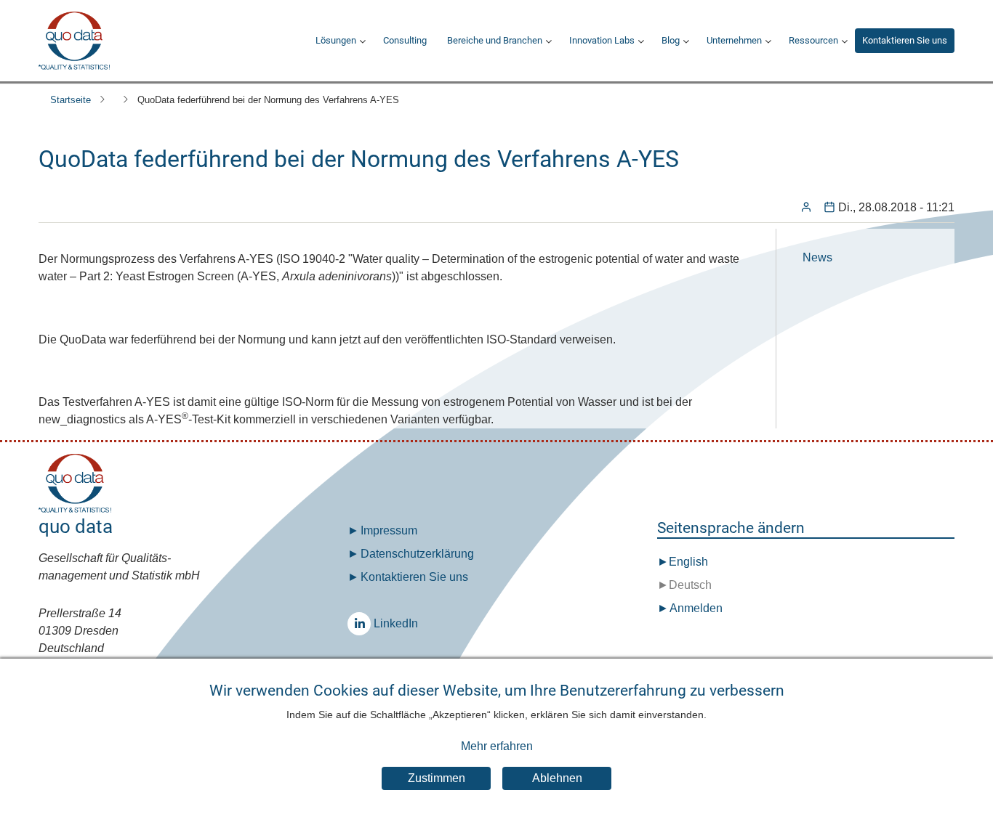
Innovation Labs (602, 40)
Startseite (70, 99)
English (688, 561)
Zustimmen (436, 779)
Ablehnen (557, 779)
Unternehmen (734, 40)
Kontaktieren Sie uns (904, 40)
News (817, 257)
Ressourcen (813, 40)
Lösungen (335, 40)
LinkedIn (359, 623)
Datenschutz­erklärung (417, 554)
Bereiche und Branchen (494, 40)
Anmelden (696, 608)
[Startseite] (74, 41)
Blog (671, 40)
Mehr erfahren (497, 746)
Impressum (389, 530)
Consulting (405, 40)
